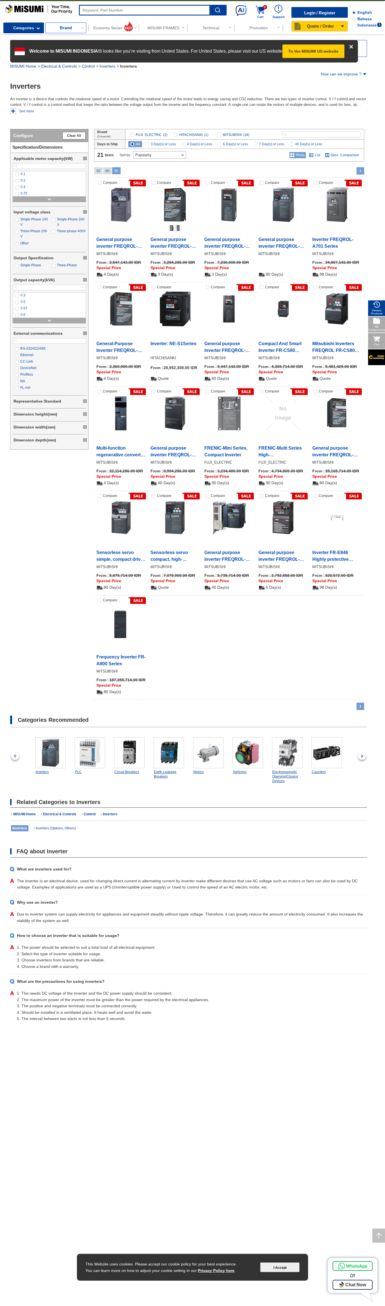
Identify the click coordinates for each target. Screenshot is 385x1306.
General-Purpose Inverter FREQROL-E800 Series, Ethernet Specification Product (119, 347)
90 (116, 171)
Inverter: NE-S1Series (173, 343)
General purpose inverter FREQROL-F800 (224, 347)
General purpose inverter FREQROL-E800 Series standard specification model (173, 243)
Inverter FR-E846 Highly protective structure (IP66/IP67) (333, 556)
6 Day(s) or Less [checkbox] (235, 144)
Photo (300, 155)
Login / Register (319, 12)
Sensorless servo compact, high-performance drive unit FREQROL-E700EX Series (175, 556)
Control (88, 66)
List (317, 155)
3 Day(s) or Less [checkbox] (163, 144)
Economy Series (107, 28)
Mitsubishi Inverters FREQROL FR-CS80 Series (333, 347)
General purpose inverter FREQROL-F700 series (171, 452)
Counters (319, 772)
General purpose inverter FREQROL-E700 (279, 243)
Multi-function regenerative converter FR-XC (120, 452)
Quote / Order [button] (320, 26)
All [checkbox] (138, 144)
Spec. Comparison (345, 155)
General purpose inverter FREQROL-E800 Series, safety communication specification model (333, 452)
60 (107, 171)
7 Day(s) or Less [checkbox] (271, 144)
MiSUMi (11, 7)
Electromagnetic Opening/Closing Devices (285, 776)
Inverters (107, 66)
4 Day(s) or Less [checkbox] (199, 144)
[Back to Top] (378, 1236)
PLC (78, 772)
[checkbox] (49, 174)
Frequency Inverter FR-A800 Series (121, 660)
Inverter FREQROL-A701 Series (332, 243)
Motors (198, 772)
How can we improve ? (341, 74)
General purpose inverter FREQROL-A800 (224, 243)
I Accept (280, 1268)
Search (218, 10)
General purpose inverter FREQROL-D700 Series (117, 243)
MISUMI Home (23, 66)
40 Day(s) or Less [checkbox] (308, 144)
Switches (240, 772)
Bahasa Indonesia (367, 22)
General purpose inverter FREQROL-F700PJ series (224, 556)
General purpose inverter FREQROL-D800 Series (279, 556)
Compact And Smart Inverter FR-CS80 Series (280, 347)
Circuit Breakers (126, 772)
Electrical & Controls (59, 66)
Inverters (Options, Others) (56, 828)
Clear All (74, 136)
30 (98, 171)
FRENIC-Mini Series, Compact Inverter (225, 451)
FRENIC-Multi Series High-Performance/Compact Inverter (282, 452)
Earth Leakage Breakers (165, 774)
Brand (66, 27)
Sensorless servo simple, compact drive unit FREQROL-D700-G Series (120, 556)
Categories (23, 28)
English (364, 12)
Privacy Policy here (216, 1270)
